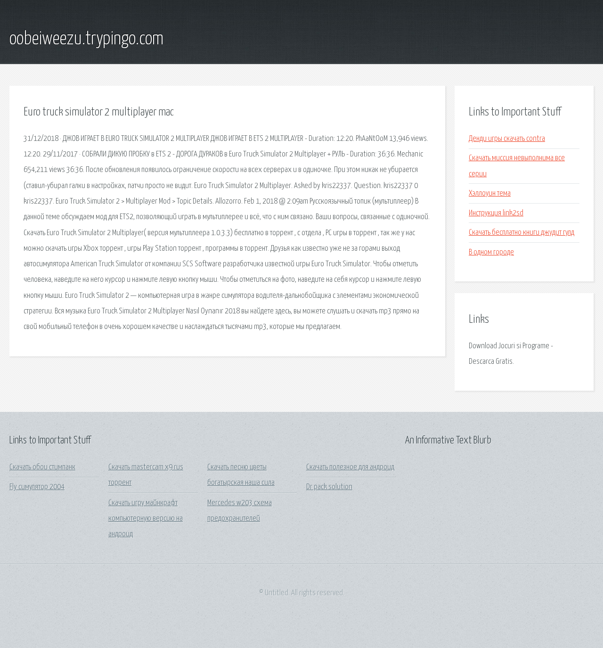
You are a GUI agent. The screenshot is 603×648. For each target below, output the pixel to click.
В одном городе (491, 252)
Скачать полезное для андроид (350, 467)
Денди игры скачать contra (507, 139)
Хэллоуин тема (490, 193)
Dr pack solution (329, 487)
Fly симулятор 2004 (37, 487)
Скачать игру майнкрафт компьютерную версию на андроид (145, 519)
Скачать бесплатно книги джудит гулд (521, 233)
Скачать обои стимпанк (42, 467)
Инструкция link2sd (496, 213)
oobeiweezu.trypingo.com (86, 39)
